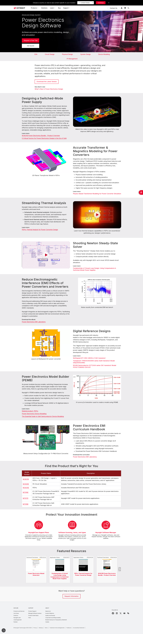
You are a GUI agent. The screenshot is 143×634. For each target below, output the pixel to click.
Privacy (35, 627)
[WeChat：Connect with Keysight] (128, 613)
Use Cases (16, 613)
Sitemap (41, 627)
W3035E (26, 488)
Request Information (71, 596)
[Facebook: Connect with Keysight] (113, 613)
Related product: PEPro (30, 411)
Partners (16, 622)
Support (30, 608)
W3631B (26, 479)
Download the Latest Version (47, 81)
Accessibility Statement (78, 627)
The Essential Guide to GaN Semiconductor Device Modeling (43, 416)
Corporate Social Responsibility (53, 617)
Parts (29, 617)
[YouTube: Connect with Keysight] (124, 613)
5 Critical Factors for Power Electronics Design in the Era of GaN (44, 138)
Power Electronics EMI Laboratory (34, 322)
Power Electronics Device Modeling (34, 414)
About (47, 608)
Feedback (68, 627)
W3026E (26, 484)
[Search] (128, 8)
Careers (47, 622)
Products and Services (19, 611)
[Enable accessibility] (4, 630)
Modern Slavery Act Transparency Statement (56, 619)
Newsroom (48, 611)
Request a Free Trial (30, 40)
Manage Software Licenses (34, 613)
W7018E (25, 504)
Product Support (32, 611)
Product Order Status (33, 615)
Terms (46, 627)
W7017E (25, 498)
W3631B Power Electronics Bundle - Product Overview (41, 135)
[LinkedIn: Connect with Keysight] (117, 613)
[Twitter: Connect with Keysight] (120, 613)
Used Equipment (18, 619)
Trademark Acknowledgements (57, 627)
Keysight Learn (17, 617)
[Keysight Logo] (20, 8)
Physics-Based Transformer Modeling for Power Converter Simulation (97, 194)
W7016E (25, 492)
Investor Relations (49, 613)
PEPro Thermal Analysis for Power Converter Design (40, 229)
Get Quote (30, 46)
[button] (122, 8)
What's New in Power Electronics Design (49, 89)
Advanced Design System (31, 15)
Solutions (44, 8)
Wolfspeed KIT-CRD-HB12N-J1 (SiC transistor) (89, 358)
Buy (59, 8)
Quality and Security (50, 615)
